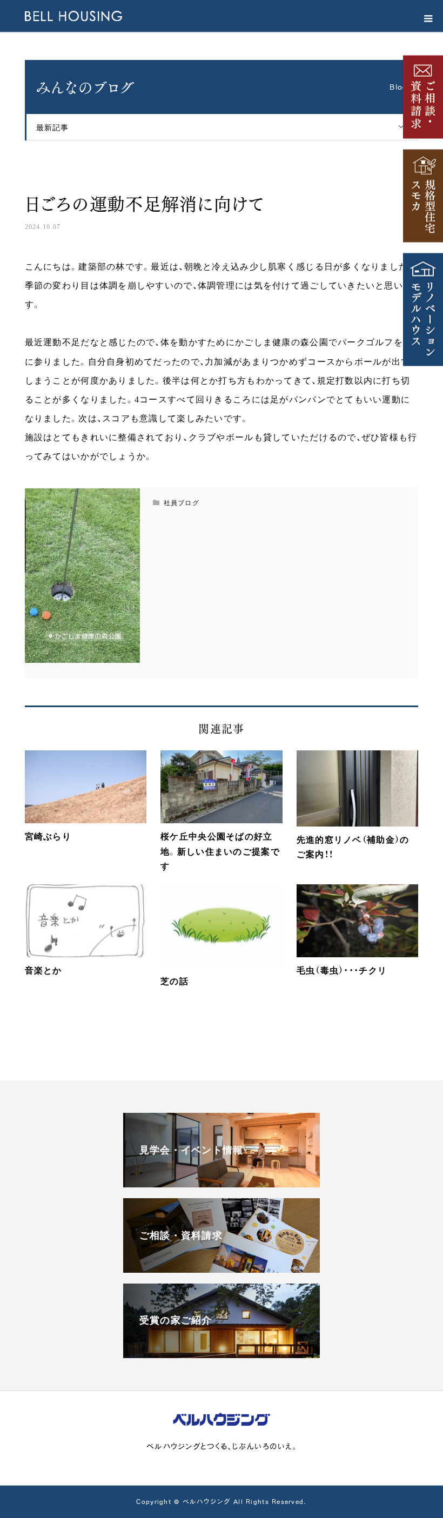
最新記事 (52, 127)
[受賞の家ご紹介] (221, 1353)
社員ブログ (54, 175)
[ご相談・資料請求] (221, 1268)
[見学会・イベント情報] (221, 1183)
